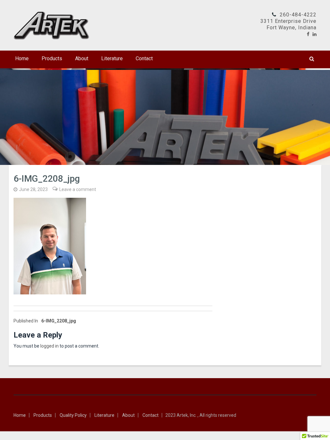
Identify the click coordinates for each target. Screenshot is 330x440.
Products (52, 58)
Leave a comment (77, 189)
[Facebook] (308, 34)
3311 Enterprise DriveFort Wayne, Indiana (288, 24)
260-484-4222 (298, 15)
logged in (49, 346)
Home (22, 58)
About (81, 58)
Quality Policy (73, 415)
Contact (144, 58)
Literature (112, 58)
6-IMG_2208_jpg (45, 320)
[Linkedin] (314, 34)
